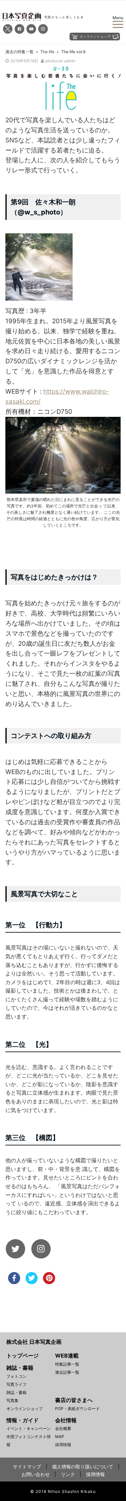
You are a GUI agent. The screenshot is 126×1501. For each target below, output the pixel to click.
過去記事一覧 (67, 1372)
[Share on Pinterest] (49, 1282)
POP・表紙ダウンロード (77, 1408)
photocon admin (60, 60)
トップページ (22, 1355)
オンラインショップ (24, 1408)
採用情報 (63, 1444)
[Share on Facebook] (14, 1282)
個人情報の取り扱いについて (82, 1466)
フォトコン (16, 1376)
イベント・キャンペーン (28, 1428)
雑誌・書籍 (16, 1392)
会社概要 (63, 1428)
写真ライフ (16, 1384)
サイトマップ (27, 1466)
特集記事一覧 (67, 1364)
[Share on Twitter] (32, 1282)
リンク (68, 1474)
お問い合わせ (36, 1474)
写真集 (12, 1400)
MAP (59, 1436)
